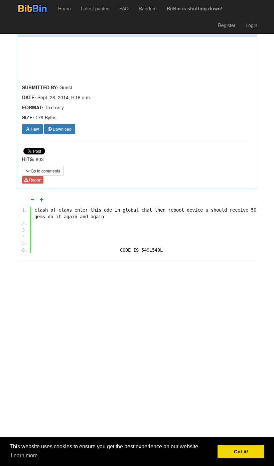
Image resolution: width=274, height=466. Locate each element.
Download (62, 129)
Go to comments (45, 170)
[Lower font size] (32, 199)
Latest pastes (95, 8)
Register (227, 25)
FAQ (124, 8)
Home (64, 8)
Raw (34, 129)
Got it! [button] (241, 451)
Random (148, 8)
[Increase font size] (42, 199)
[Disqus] (137, 350)
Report (34, 180)
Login (251, 25)
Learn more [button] (24, 455)
